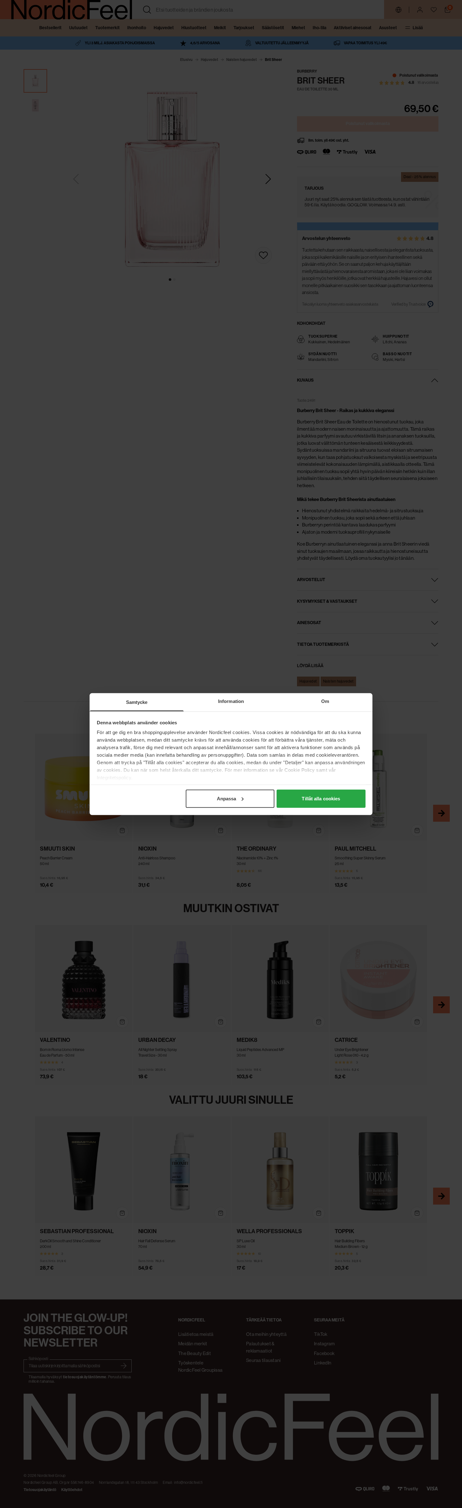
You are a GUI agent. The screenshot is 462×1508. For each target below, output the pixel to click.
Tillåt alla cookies (321, 798)
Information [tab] (231, 701)
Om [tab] (325, 701)
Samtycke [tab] (137, 702)
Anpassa (226, 798)
